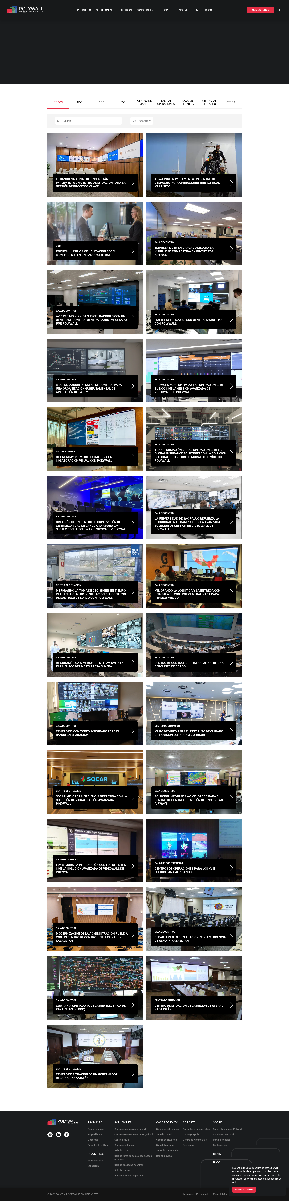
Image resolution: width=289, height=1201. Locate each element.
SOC (101, 102)
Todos (58, 102)
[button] (260, 10)
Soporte (168, 10)
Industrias (124, 10)
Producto (84, 10)
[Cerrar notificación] (283, 1165)
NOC (79, 102)
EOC (122, 102)
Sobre (183, 10)
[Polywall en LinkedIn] (58, 1134)
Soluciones (104, 10)
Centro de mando (144, 102)
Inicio (132, 52)
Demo (196, 10)
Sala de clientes (188, 102)
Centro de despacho (209, 102)
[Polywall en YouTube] (50, 1134)
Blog (208, 10)
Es (280, 10)
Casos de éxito (147, 10)
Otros (230, 102)
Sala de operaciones (166, 102)
